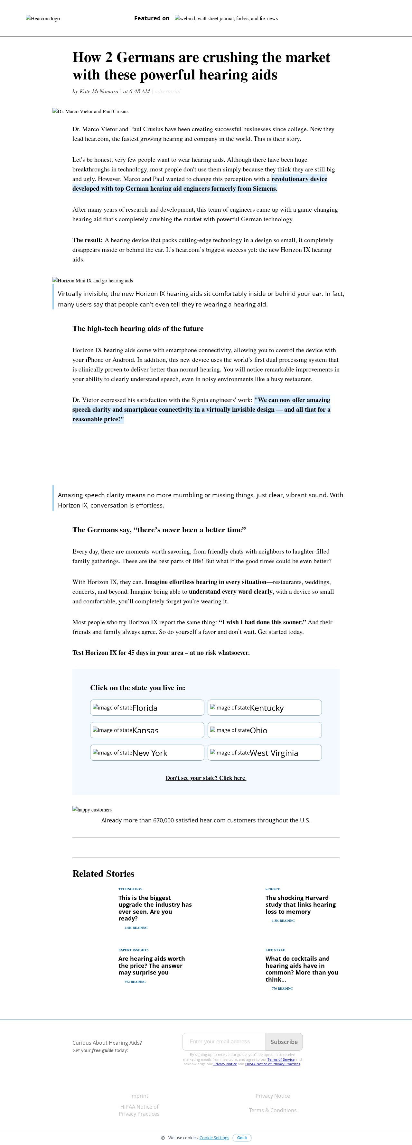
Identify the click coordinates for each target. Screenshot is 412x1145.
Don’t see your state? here (206, 778)
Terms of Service (281, 1059)
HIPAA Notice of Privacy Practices (272, 1063)
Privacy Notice (225, 1063)
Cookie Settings (214, 1137)
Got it (242, 1138)
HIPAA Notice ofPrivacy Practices (139, 1110)
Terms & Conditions (273, 1110)
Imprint (139, 1095)
